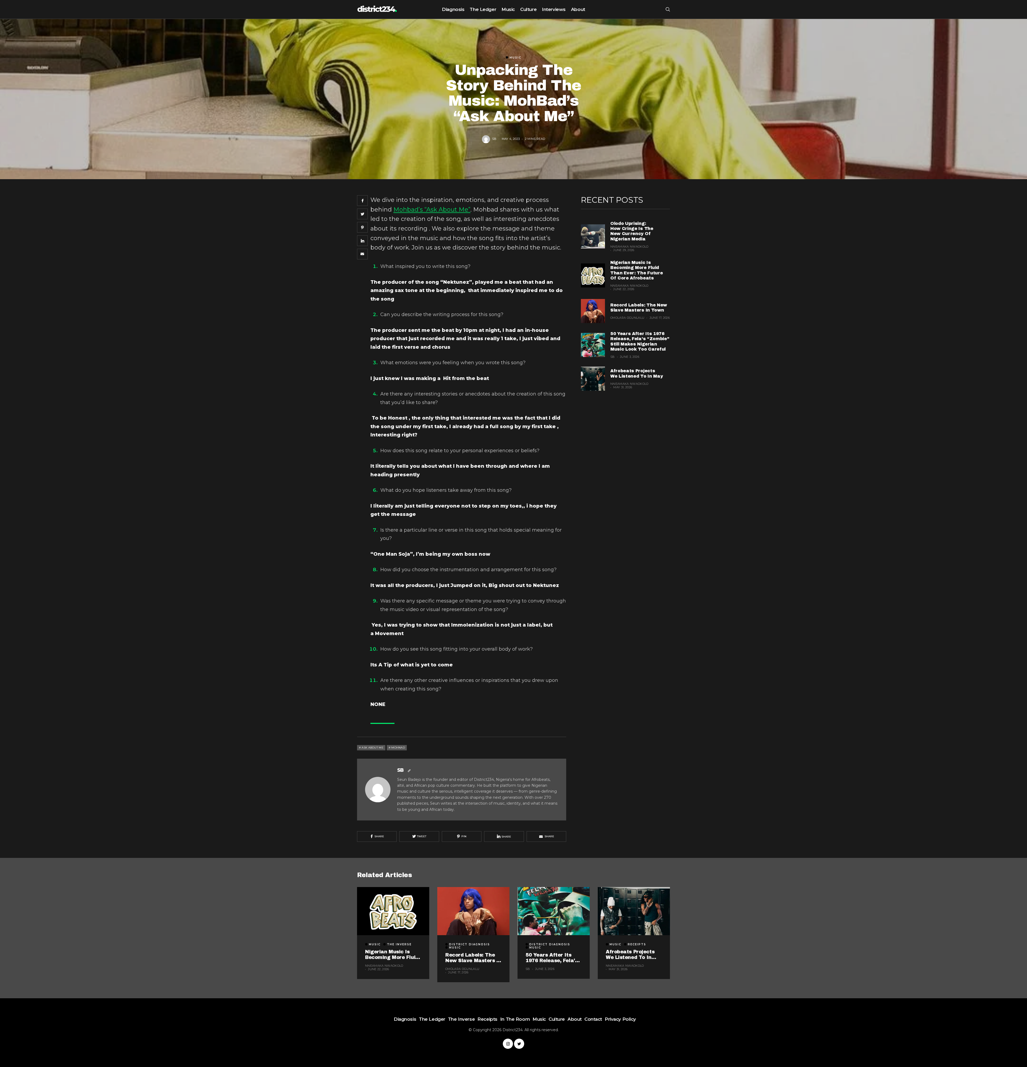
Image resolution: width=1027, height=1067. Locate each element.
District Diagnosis (469, 944)
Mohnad (398, 747)
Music (508, 9)
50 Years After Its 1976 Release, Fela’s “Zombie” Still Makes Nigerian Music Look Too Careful (552, 958)
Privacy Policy (620, 1019)
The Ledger (483, 9)
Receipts (637, 944)
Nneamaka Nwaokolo (629, 246)
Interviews (554, 9)
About (578, 9)
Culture (528, 9)
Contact (593, 1019)
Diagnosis (453, 9)
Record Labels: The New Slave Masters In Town (473, 958)
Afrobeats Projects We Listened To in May (630, 955)
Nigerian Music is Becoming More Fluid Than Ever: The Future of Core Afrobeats (392, 955)
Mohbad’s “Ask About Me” (431, 209)
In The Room (515, 1019)
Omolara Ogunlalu (627, 318)
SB (494, 138)
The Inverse (399, 944)
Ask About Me (373, 747)
